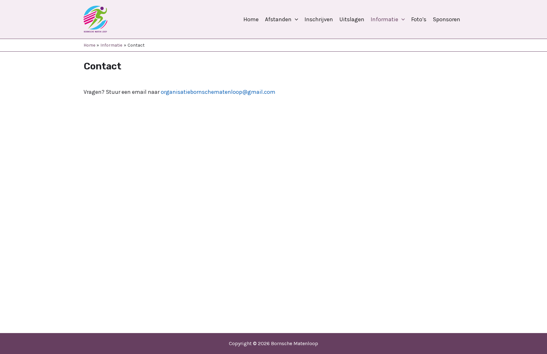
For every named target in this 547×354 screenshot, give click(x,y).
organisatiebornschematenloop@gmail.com (218, 91)
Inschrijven (319, 19)
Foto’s (418, 19)
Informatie (384, 19)
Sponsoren (446, 19)
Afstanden (278, 19)
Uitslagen (351, 19)
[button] (295, 19)
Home (251, 19)
